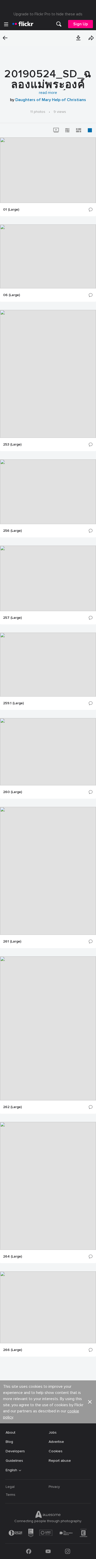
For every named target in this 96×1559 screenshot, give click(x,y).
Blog (9, 1441)
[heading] (22, 24)
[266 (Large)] (48, 1307)
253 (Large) (12, 444)
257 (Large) (12, 618)
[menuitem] (59, 24)
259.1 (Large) (13, 703)
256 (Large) (12, 531)
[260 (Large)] (48, 751)
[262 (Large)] (48, 1028)
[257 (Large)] (48, 578)
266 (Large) (12, 1350)
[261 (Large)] (48, 871)
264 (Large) (12, 1256)
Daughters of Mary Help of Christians (50, 99)
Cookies (55, 1451)
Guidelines (14, 1460)
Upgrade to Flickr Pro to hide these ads (48, 14)
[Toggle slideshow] (56, 130)
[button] (78, 38)
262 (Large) (12, 1107)
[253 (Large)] (48, 374)
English (11, 1470)
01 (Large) (11, 210)
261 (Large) (12, 941)
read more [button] (48, 92)
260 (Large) (12, 792)
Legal (10, 1487)
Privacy (54, 1487)
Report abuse (60, 1460)
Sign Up (80, 24)
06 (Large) (11, 295)
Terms (10, 1494)
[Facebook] (29, 1551)
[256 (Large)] (48, 491)
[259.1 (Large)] (48, 665)
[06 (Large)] (48, 256)
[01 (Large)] (48, 170)
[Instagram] (68, 1551)
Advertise (56, 1441)
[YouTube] (48, 1551)
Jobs (53, 1432)
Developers (15, 1451)
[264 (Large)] (48, 1186)
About (10, 1432)
